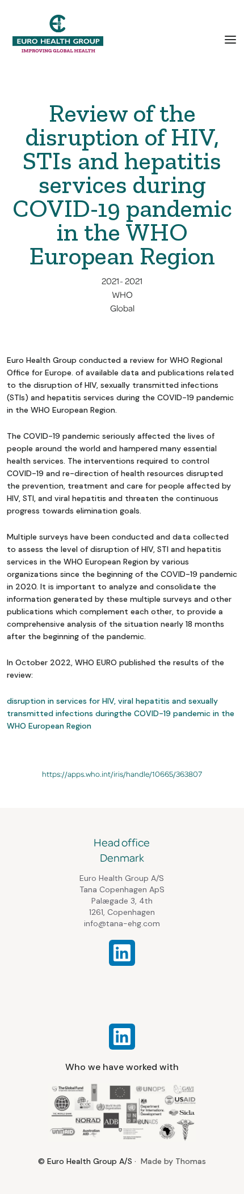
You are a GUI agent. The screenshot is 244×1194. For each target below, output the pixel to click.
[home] (55, 34)
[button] (230, 39)
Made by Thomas (173, 1161)
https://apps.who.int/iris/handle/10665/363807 (122, 774)
